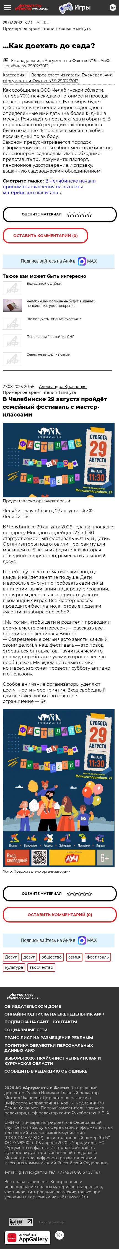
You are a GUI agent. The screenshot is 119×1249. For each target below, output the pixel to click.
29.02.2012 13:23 (17, 22)
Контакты (65, 1021)
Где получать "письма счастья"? (54, 319)
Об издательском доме (32, 1006)
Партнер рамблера (52, 1222)
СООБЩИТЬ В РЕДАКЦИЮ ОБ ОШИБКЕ (45, 1071)
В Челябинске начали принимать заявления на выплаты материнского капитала (49, 186)
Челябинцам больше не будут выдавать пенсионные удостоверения (61, 303)
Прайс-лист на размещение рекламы (48, 1037)
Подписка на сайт (26, 1021)
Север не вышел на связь (48, 354)
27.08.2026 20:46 (19, 386)
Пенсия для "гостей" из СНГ (50, 337)
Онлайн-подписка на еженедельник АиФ (54, 1014)
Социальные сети (26, 1029)
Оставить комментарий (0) (45, 235)
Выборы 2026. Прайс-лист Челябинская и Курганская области (52, 1061)
